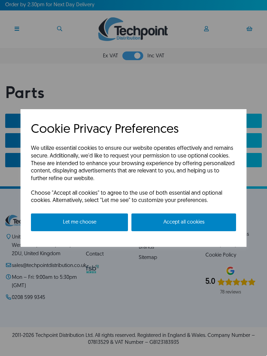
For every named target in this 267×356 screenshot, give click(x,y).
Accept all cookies (183, 222)
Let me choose (79, 222)
